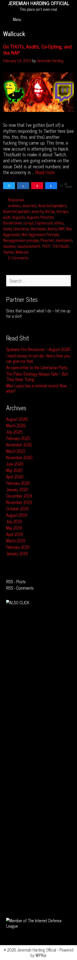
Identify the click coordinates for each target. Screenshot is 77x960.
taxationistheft (28, 246)
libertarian (38, 228)
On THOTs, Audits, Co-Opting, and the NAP (37, 49)
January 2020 (17, 489)
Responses (16, 199)
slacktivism (64, 240)
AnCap (50, 211)
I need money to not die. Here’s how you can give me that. (38, 358)
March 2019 (15, 540)
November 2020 (19, 457)
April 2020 (14, 476)
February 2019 (17, 547)
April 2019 (14, 534)
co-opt (28, 222)
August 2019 (16, 515)
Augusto (18, 217)
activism (14, 205)
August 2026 (17, 419)
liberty (52, 228)
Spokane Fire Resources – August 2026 (38, 349)
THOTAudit (60, 246)
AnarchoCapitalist (16, 211)
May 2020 (14, 470)
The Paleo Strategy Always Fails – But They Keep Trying (37, 376)
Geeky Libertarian (16, 228)
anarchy (37, 211)
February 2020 (18, 483)
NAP (61, 228)
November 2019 (19, 502)
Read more (45, 172)
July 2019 (14, 521)
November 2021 (19, 444)
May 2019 (14, 527)
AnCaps (62, 211)
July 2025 (14, 431)
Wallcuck (22, 252)
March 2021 (15, 451)
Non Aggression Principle (40, 234)
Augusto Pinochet (40, 217)
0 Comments (18, 257)
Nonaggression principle (21, 240)
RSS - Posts (16, 581)
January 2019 (17, 553)
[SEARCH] (68, 19)
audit (7, 217)
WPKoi (41, 955)
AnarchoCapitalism (52, 205)
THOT (46, 246)
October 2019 (17, 508)
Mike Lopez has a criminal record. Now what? (36, 388)
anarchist (29, 205)
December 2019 (19, 495)
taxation (9, 246)
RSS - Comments (20, 587)
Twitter (8, 252)
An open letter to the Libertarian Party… (37, 367)
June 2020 (14, 463)
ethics (59, 222)
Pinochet (47, 240)
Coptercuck (44, 222)
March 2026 (16, 425)
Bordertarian (12, 222)
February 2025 (18, 438)
